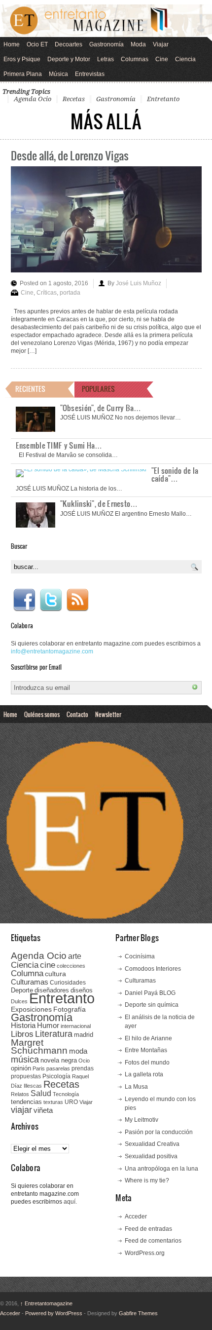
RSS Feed (77, 600)
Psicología (56, 1076)
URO (71, 1102)
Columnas (134, 59)
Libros (22, 1034)
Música (58, 74)
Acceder (136, 1216)
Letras (105, 59)
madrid (83, 1034)
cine (47, 965)
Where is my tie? (147, 1180)
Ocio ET (37, 44)
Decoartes (68, 44)
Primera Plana (22, 74)
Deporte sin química (151, 1004)
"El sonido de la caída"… (175, 474)
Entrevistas (90, 74)
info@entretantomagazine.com (52, 651)
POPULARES (98, 388)
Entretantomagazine (46, 1303)
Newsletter (108, 714)
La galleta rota (144, 1074)
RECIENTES (30, 388)
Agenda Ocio (32, 99)
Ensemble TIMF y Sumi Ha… (59, 445)
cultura (55, 974)
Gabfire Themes (138, 1313)
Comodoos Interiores (153, 968)
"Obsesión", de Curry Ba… (100, 407)
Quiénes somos (42, 714)
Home (11, 44)
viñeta (43, 1110)
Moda (138, 44)
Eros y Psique (21, 59)
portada (70, 292)
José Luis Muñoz (138, 283)
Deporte (22, 990)
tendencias (26, 1101)
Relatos (20, 1094)
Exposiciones (31, 1009)
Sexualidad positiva (151, 1156)
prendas (82, 1068)
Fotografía (69, 1009)
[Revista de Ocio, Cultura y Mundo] (106, 20)
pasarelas (58, 1068)
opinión (21, 1068)
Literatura (53, 1033)
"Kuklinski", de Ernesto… (99, 503)
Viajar (161, 44)
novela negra (58, 1060)
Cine (161, 59)
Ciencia (185, 59)
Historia (23, 1025)
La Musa (136, 1086)
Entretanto (163, 99)
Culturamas (29, 982)
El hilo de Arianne (148, 1038)
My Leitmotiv (141, 1119)
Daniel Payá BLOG (150, 992)
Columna (27, 973)
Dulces (19, 1001)
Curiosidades (68, 982)
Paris (39, 1068)
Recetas (74, 99)
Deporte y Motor (68, 59)
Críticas (46, 292)
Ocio (84, 1061)
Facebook (24, 600)
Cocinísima (140, 956)
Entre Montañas (146, 1050)
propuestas (26, 1076)
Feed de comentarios (153, 1240)
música (25, 1059)
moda (78, 1051)
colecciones (71, 966)
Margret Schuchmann (39, 1046)
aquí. (70, 1201)
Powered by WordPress (53, 1313)
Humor (48, 1025)
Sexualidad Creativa (152, 1143)
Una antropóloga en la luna (161, 1168)
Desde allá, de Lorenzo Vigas (70, 155)
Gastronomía (106, 44)
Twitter (51, 600)
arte (74, 956)
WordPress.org (145, 1253)
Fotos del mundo (147, 1062)
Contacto (77, 714)
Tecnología (66, 1094)
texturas (53, 1102)
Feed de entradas (148, 1228)
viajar (21, 1109)
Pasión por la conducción (159, 1132)
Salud (41, 1093)
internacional (76, 1026)
